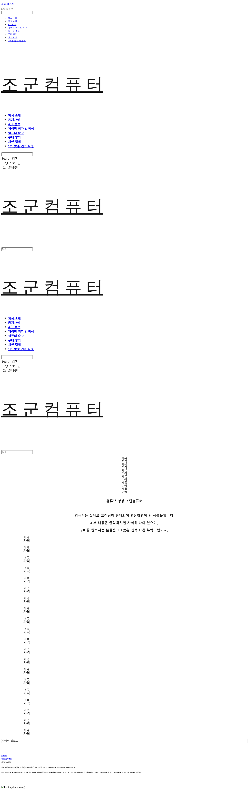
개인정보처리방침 (6, 758)
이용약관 (4, 755)
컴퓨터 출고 (14, 30)
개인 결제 (12, 37)
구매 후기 (12, 34)
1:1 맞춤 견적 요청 (17, 40)
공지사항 (12, 21)
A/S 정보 (12, 24)
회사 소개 (12, 17)
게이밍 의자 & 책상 (17, 27)
